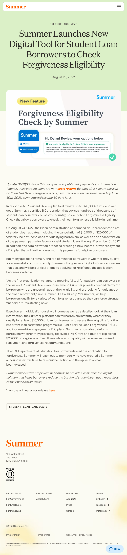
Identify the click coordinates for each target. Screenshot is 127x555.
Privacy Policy (13, 534)
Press (69, 504)
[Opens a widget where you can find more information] (115, 549)
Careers (70, 510)
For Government (15, 498)
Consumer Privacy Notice (79, 534)
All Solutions (42, 498)
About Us (71, 498)
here (52, 390)
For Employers (13, 504)
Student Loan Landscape (28, 406)
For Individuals (13, 510)
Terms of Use (43, 534)
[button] (119, 6)
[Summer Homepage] (23, 6)
